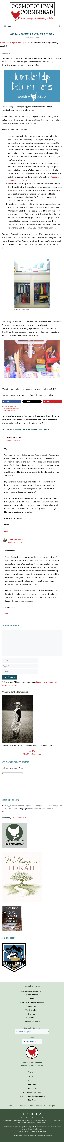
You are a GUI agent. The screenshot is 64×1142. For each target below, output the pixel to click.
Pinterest (32, 1085)
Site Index (32, 1014)
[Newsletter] (36, 1114)
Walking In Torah (32, 1010)
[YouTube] (40, 1114)
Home (2, 42)
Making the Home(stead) (18, 42)
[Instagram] (27, 1114)
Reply (6, 531)
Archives (32, 1038)
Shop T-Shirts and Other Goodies (32, 1096)
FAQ (32, 998)
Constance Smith (15, 539)
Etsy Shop (32, 1100)
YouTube (32, 1077)
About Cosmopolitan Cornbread (32, 991)
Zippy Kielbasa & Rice (9, 410)
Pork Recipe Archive (32, 1022)
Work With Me (32, 995)
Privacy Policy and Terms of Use (32, 1002)
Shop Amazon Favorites (32, 1092)
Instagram (32, 1081)
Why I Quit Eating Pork (18, 1105)
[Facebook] (23, 1114)
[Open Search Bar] (59, 26)
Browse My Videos (32, 1018)
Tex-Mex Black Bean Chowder (11, 408)
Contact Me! (32, 1006)
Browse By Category (32, 1028)
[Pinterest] (31, 1114)
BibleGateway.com (18, 818)
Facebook (32, 1088)
